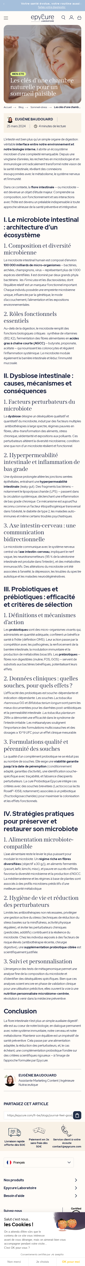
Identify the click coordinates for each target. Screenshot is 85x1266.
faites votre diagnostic (43, 7)
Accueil (8, 107)
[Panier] (79, 18)
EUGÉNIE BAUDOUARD (34, 119)
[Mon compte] (71, 18)
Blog (21, 107)
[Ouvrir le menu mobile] (6, 18)
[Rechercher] (63, 17)
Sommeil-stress (39, 107)
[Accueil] (42, 18)
